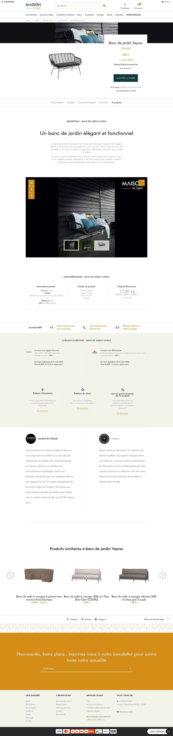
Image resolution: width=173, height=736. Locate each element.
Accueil (28, 20)
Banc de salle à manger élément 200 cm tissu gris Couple (134, 598)
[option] (86, 217)
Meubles (100, 15)
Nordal (36, 20)
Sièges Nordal (62, 20)
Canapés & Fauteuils (65, 15)
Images (71, 102)
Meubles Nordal (48, 20)
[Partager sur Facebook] (31, 189)
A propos (117, 102)
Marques (119, 15)
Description (57, 102)
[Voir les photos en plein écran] (141, 183)
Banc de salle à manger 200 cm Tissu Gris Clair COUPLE (86, 598)
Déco (79, 15)
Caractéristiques (87, 102)
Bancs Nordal (86, 296)
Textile (109, 15)
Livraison (104, 102)
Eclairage (89, 15)
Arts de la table (46, 15)
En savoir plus (42, 411)
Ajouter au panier (125, 78)
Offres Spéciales (133, 15)
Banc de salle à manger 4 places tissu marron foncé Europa (39, 598)
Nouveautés (31, 15)
